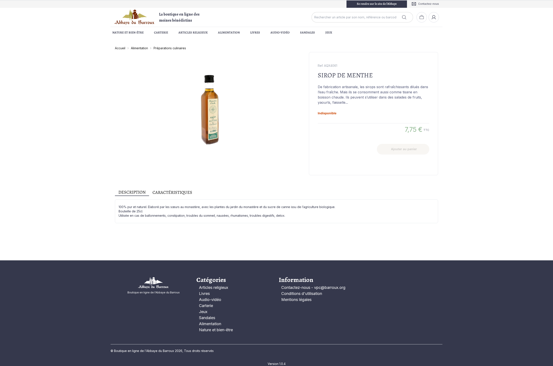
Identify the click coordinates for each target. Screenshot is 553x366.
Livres (255, 32)
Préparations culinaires (170, 48)
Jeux (328, 32)
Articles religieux (193, 32)
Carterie (161, 32)
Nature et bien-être (128, 32)
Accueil (120, 48)
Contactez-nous (295, 287)
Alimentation (229, 32)
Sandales (307, 32)
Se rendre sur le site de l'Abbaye (377, 4)
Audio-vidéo (280, 32)
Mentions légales (296, 299)
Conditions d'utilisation (301, 293)
